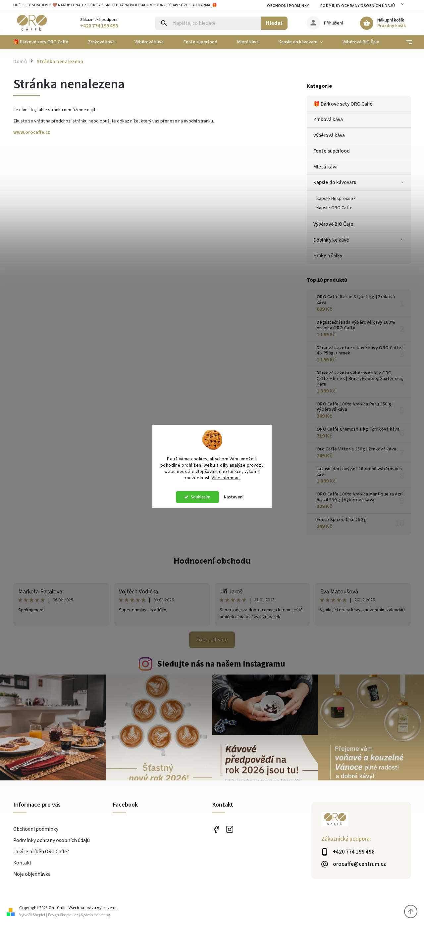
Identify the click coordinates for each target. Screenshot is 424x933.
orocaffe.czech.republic (229, 829)
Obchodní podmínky (288, 6)
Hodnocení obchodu (212, 561)
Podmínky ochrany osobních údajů (357, 6)
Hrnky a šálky (327, 255)
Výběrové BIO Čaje (333, 224)
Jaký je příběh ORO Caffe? (41, 851)
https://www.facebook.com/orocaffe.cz (216, 829)
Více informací (226, 478)
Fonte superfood (331, 151)
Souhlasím (200, 497)
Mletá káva (325, 166)
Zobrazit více (212, 639)
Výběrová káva (329, 135)
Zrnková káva (328, 119)
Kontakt (22, 862)
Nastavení (233, 497)
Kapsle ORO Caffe (334, 208)
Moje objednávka (32, 874)
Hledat (274, 23)
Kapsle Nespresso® (336, 198)
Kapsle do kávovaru (334, 182)
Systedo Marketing (95, 915)
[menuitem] (45, 42)
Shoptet (39, 915)
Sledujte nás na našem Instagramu (221, 664)
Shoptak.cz (69, 915)
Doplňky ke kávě (331, 240)
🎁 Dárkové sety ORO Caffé (342, 104)
